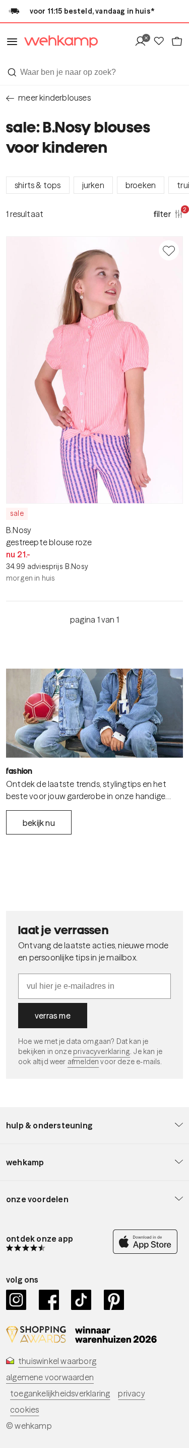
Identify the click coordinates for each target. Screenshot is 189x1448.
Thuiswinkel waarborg (57, 1361)
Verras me (53, 1016)
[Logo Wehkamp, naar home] (58, 41)
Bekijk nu (39, 823)
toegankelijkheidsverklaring (60, 1393)
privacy (131, 1393)
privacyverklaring (101, 1051)
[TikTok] (81, 1300)
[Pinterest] (114, 1300)
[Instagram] (16, 1300)
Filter (168, 213)
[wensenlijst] (162, 42)
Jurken (93, 185)
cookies (24, 1410)
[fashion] (94, 713)
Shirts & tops (38, 185)
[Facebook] (49, 1300)
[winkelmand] (177, 42)
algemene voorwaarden (50, 1377)
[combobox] (94, 72)
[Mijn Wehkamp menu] (143, 42)
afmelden (83, 1061)
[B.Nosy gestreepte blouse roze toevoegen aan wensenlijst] (169, 250)
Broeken (140, 185)
